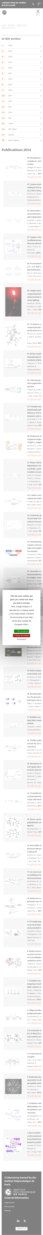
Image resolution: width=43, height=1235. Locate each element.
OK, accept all (22, 631)
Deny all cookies (22, 636)
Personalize (21, 639)
